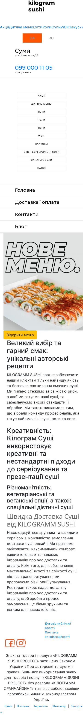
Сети (37, 27)
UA (32, 38)
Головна (25, 190)
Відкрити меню (20, 335)
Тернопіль (40, 706)
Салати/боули (41, 159)
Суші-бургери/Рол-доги (41, 151)
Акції (4, 27)
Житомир (59, 706)
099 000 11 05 (33, 67)
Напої (41, 167)
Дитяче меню (21, 27)
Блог (21, 226)
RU (51, 38)
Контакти (27, 214)
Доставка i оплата (37, 202)
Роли (46, 27)
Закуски (41, 143)
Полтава (23, 706)
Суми (8, 706)
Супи (56, 27)
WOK (65, 27)
